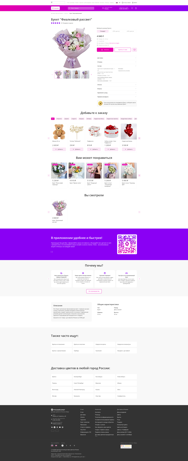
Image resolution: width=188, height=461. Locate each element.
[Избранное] (132, 8)
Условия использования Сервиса (104, 419)
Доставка (72, 2)
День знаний (117, 309)
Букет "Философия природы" (57, 174)
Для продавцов (87, 2)
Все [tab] (53, 118)
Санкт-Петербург (79, 383)
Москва (54, 396)
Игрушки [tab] (81, 118)
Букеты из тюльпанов (58, 344)
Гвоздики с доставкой (123, 351)
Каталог (56, 8)
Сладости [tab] (74, 118)
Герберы (76, 351)
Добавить (60, 149)
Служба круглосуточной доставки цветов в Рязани (65, 449)
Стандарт (102, 31)
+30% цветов (115, 31)
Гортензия (98, 351)
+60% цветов (130, 31)
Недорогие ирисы (101, 344)
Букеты (119, 417)
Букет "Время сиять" (75, 174)
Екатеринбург (78, 376)
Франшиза (83, 424)
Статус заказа (127, 2)
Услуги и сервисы (85, 427)
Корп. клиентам (95, 2)
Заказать (106, 49)
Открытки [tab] (59, 118)
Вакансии (83, 434)
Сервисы (112, 2)
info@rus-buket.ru (57, 423)
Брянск (54, 376)
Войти (135, 2)
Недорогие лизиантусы (124, 344)
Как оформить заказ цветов (103, 427)
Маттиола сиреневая (102, 80)
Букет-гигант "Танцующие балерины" (108, 175)
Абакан (119, 383)
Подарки (119, 422)
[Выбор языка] (117, 3)
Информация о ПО (85, 432)
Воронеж (98, 383)
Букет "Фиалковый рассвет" (57, 220)
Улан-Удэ (98, 396)
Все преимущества (94, 291)
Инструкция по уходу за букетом (104, 422)
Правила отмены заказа (102, 432)
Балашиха (77, 396)
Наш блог (83, 429)
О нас (68, 2)
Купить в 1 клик (122, 49)
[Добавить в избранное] (134, 50)
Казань (98, 389)
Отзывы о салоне (100, 424)
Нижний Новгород (79, 389)
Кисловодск (99, 376)
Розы (118, 419)
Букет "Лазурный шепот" (92, 174)
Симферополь (121, 396)
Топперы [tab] (89, 118)
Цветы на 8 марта (122, 427)
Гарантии (81, 2)
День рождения (121, 412)
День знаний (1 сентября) (124, 434)
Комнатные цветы (122, 424)
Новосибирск (121, 376)
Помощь (107, 2)
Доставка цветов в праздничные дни (104, 435)
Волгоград (55, 389)
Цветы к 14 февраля (122, 429)
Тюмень (54, 383)
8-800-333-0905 (56, 420)
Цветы (119, 415)
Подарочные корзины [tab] (112, 118)
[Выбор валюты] (120, 3)
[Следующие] (91, 74)
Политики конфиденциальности (104, 417)
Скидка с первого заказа (102, 429)
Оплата (77, 2)
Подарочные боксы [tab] (99, 118)
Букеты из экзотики (79, 344)
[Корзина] (136, 8)
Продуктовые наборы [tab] (126, 118)
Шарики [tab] (67, 118)
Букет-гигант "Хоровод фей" (128, 174)
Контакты (102, 2)
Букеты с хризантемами (59, 351)
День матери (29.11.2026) (124, 432)
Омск (118, 389)
